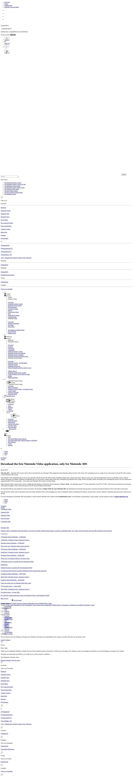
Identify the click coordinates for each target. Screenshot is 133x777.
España (6, 619)
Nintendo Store (5, 217)
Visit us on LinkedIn (6, 289)
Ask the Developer (13, 424)
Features (10, 346)
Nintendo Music (12, 394)
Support (19, 603)
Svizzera (6, 616)
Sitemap (10, 445)
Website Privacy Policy (45, 603)
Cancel (3, 640)
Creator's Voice (12, 425)
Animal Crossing (5, 229)
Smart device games (13, 315)
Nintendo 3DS (5, 214)
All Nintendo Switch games (12, 186)
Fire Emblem (4, 238)
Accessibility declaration (83, 605)
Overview (7, 2)
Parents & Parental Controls (9, 603)
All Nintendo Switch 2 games (12, 182)
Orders (6, 4)
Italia (5, 610)
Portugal (6, 611)
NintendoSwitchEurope (7, 275)
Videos (10, 409)
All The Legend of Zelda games (13, 192)
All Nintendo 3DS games (11, 189)
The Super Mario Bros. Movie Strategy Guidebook (22, 440)
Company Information (28, 603)
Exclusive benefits (13, 392)
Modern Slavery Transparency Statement (64, 605)
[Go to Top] (66, 448)
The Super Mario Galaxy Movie (17, 439)
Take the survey (15, 660)
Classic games (12, 391)
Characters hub (12, 317)
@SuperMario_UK (6, 254)
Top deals (10, 325)
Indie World (11, 422)
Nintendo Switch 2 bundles (16, 355)
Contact (92, 605)
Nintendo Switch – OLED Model (17, 363)
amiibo (10, 376)
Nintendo (3, 207)
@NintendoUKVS (6, 251)
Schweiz (6, 613)
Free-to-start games (13, 312)
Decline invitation (6, 660)
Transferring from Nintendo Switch (18, 356)
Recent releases (12, 307)
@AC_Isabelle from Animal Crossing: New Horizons (16, 258)
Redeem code (12, 333)
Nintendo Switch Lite (14, 366)
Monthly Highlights (13, 323)
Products (10, 407)
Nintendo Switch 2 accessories (16, 353)
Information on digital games (16, 330)
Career (10, 443)
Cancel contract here (38, 605)
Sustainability (48, 605)
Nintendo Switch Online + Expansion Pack (20, 389)
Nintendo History (13, 377)
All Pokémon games (10, 194)
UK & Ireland (8, 632)
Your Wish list (12, 331)
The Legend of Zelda (7, 223)
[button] (68, 294)
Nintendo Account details (11, 7)
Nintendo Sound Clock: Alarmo (17, 373)
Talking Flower (12, 371)
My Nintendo (12, 442)
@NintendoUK (5, 245)
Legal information (15, 605)
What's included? (13, 387)
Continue (7, 640)
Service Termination (26, 605)
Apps (9, 406)
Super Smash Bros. (6, 226)
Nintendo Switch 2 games (15, 304)
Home (6, 451)
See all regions (8, 619)
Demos (10, 310)
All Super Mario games (11, 191)
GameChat (11, 348)
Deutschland (7, 606)
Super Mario (4, 220)
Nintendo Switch (5, 210)
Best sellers (11, 327)
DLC (9, 313)
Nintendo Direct (12, 420)
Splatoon (3, 235)
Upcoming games (13, 309)
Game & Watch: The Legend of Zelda (19, 374)
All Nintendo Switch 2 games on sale (15, 184)
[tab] (66, 600)
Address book (8, 5)
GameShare (11, 350)
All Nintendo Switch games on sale (14, 187)
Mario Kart (4, 232)
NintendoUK (4, 265)
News (6, 453)
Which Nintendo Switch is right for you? (19, 368)
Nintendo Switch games (15, 305)
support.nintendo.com (121, 496)
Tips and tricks (12, 427)
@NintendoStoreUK (7, 248)
